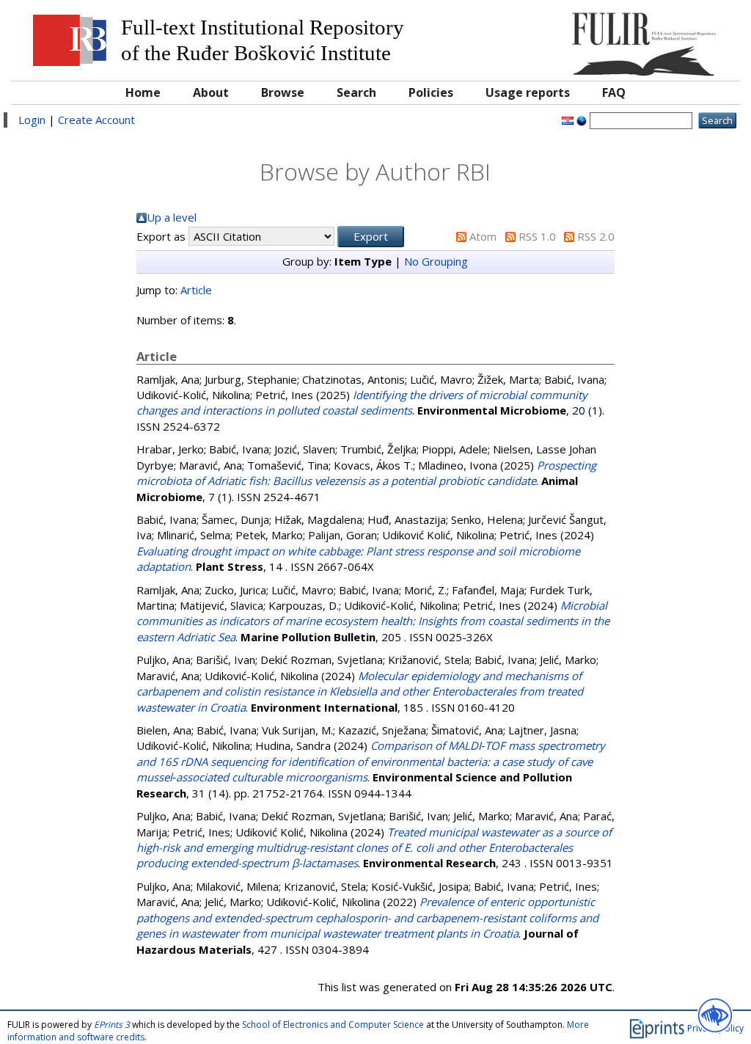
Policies (431, 92)
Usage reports (528, 92)
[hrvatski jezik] (568, 119)
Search (356, 92)
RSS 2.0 (596, 236)
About (211, 92)
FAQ (614, 92)
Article (196, 289)
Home (143, 92)
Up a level (172, 217)
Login (31, 119)
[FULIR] (640, 38)
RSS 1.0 (537, 236)
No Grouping (436, 261)
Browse (282, 92)
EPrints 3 (112, 1024)
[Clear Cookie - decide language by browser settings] (581, 119)
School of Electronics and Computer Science (333, 1024)
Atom (483, 236)
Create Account (96, 119)
